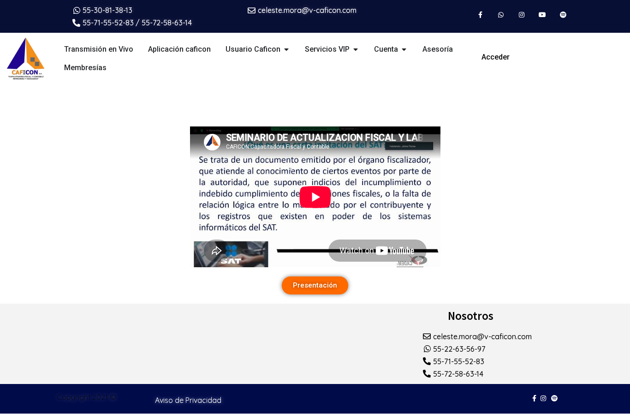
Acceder (495, 57)
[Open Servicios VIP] (355, 49)
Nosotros (470, 315)
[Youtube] (542, 15)
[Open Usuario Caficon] (286, 49)
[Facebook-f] (480, 15)
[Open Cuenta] (404, 49)
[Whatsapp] (501, 15)
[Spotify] (563, 15)
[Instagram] (521, 15)
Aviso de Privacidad (188, 400)
